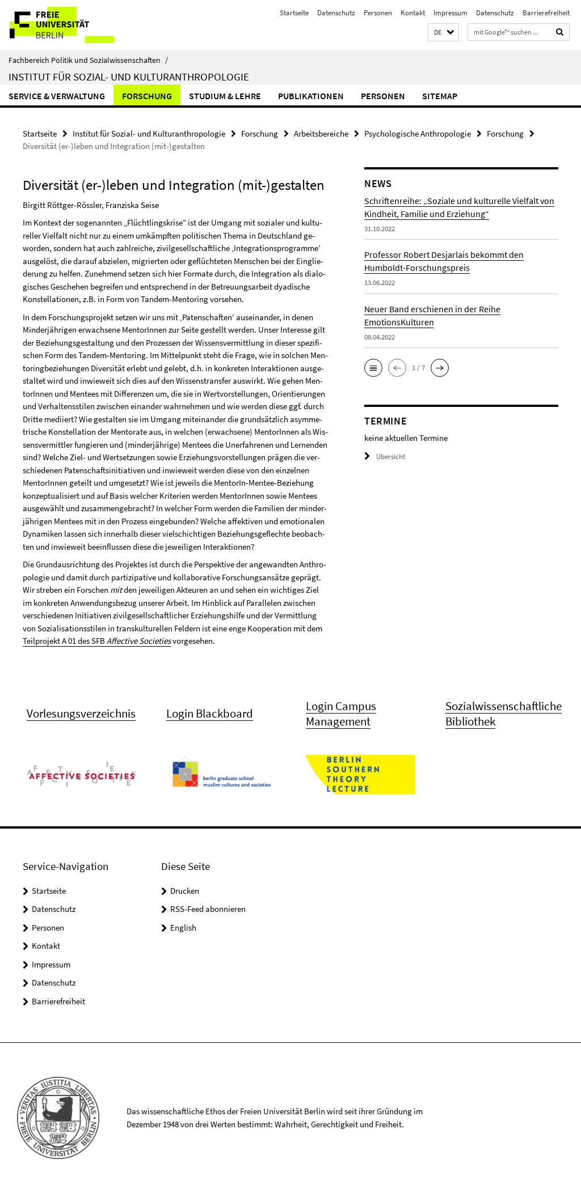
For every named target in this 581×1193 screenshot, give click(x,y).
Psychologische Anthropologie (417, 133)
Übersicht (390, 456)
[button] (443, 32)
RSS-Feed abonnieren (208, 908)
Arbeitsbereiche (321, 133)
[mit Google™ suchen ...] (560, 32)
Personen (378, 13)
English (183, 927)
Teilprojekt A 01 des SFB (97, 640)
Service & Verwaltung (57, 95)
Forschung (147, 95)
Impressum (450, 13)
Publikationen (311, 95)
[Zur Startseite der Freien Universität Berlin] (75, 25)
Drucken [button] (184, 890)
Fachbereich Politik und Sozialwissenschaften (88, 60)
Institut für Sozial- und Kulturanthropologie (129, 76)
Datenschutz (336, 13)
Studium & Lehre (225, 95)
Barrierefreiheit (546, 13)
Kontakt (413, 13)
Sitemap (439, 95)
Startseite (294, 13)
